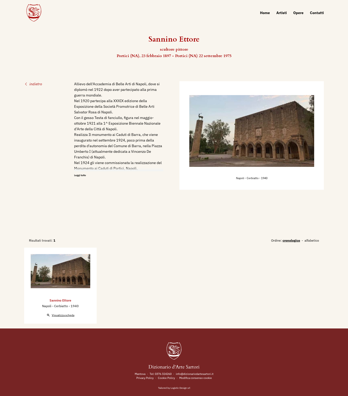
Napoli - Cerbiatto (247, 178)
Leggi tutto (80, 175)
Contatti (317, 12)
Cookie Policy (166, 378)
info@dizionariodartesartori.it (194, 374)
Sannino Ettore (60, 300)
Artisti (281, 12)
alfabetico (311, 240)
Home (265, 12)
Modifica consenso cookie (195, 378)
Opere (298, 12)
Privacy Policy (145, 378)
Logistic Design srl (180, 387)
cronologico (291, 240)
